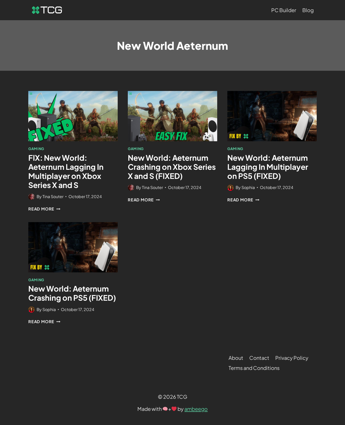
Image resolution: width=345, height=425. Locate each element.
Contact (259, 358)
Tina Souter (52, 196)
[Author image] (31, 197)
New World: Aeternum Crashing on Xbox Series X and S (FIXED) (172, 167)
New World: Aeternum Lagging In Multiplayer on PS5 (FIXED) (267, 167)
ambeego (196, 409)
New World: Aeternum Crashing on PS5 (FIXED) (72, 293)
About (236, 358)
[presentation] (73, 116)
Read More (44, 208)
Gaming (36, 148)
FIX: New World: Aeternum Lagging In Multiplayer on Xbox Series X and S (66, 171)
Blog (308, 10)
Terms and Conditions (254, 368)
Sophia (248, 187)
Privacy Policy (291, 358)
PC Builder (283, 10)
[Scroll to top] (331, 358)
